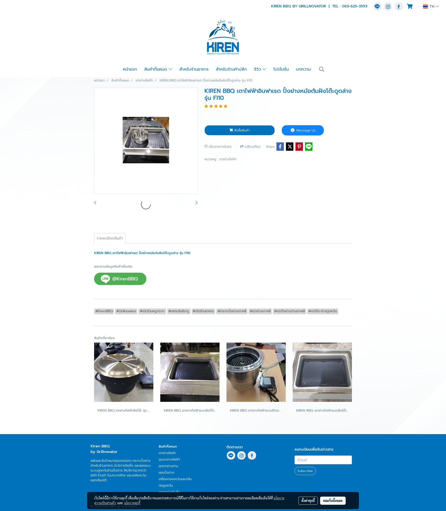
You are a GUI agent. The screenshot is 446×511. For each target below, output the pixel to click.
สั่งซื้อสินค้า (241, 130)
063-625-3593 (354, 6)
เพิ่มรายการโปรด (219, 146)
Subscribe (305, 470)
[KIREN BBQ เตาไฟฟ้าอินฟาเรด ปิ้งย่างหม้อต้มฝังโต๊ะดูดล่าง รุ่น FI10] (145, 141)
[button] (322, 69)
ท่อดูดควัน (166, 485)
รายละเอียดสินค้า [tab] (110, 238)
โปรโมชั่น (281, 69)
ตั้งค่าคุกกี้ (308, 500)
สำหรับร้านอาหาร (194, 69)
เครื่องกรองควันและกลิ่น (175, 479)
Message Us (305, 130)
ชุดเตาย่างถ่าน (168, 466)
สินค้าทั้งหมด (156, 69)
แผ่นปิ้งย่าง (166, 472)
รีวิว (258, 69)
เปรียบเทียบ (252, 146)
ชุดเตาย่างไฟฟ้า (169, 459)
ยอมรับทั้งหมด (333, 500)
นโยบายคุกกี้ (132, 503)
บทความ (303, 69)
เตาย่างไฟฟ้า (228, 159)
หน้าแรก (130, 69)
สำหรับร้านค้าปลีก (231, 69)
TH (432, 6)
